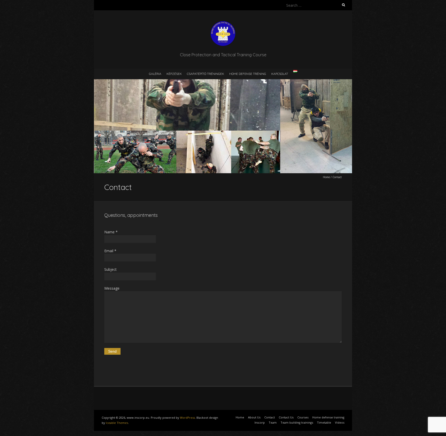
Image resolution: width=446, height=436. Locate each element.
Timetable (324, 422)
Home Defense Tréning (247, 74)
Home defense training (328, 417)
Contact (269, 417)
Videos (339, 422)
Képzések (174, 74)
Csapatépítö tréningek (205, 74)
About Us (254, 417)
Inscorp (259, 422)
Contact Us (286, 417)
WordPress (187, 417)
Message (112, 288)
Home (326, 177)
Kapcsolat (279, 74)
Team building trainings (297, 422)
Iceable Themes (117, 423)
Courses (302, 417)
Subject (110, 269)
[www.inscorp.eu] (223, 23)
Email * (110, 250)
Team (273, 422)
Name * (111, 231)
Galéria (155, 74)
